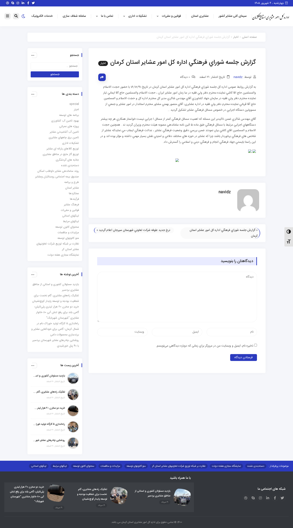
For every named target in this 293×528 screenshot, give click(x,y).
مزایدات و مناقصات (68, 232)
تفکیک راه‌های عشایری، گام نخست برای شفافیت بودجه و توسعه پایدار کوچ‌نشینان (49, 392)
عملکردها (74, 193)
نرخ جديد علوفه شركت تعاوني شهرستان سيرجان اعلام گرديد (134, 230)
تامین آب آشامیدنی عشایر (64, 132)
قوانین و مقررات (171, 16)
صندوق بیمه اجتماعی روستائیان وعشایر (57, 176)
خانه (259, 16)
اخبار (236, 37)
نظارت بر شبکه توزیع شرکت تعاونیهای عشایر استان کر (178, 466)
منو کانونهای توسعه (68, 238)
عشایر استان (72, 188)
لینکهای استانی (70, 215)
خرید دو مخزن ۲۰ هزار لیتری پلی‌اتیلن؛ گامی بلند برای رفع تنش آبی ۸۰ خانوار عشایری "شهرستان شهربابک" (49, 408)
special (74, 104)
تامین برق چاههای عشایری (64, 137)
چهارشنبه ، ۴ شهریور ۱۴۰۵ (270, 3)
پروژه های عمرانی (69, 126)
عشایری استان (199, 16)
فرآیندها (74, 199)
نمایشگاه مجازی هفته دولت (63, 255)
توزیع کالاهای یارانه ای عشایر (63, 148)
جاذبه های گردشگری (67, 160)
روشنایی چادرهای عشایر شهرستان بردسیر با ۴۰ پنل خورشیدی (49, 440)
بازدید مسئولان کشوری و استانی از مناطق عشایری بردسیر (49, 376)
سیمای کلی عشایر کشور (233, 16)
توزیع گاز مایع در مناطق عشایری (61, 154)
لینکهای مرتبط (71, 221)
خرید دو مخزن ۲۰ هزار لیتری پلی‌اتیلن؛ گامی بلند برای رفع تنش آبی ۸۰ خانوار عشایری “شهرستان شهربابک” (56, 312)
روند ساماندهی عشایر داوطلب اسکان (58, 171)
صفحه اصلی (249, 37)
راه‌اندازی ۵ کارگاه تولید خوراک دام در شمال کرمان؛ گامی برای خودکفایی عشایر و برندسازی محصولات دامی (55, 329)
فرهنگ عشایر (71, 204)
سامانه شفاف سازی (74, 16)
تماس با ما (107, 16)
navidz (238, 77)
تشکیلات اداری (137, 16)
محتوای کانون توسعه (67, 227)
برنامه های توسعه (69, 115)
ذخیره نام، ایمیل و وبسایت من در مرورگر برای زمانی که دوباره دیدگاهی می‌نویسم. (204, 345)
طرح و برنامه (71, 182)
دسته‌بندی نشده (70, 165)
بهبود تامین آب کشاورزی (65, 120)
